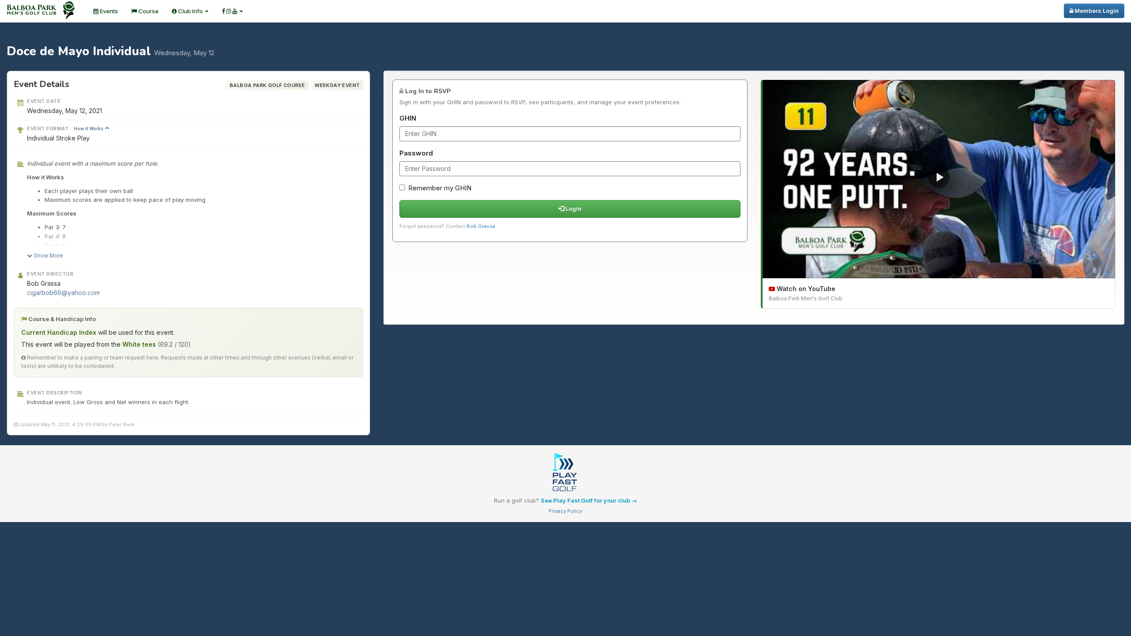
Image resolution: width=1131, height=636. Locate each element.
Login (572, 208)
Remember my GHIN (439, 188)
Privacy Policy (565, 511)
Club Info (190, 11)
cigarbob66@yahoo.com (63, 292)
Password (416, 153)
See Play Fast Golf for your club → (589, 500)
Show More (47, 255)
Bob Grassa (481, 226)
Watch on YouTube (805, 288)
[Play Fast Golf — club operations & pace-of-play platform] (565, 473)
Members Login (1096, 10)
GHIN (407, 118)
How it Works (89, 128)
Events (108, 11)
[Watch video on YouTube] (939, 179)
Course (148, 11)
